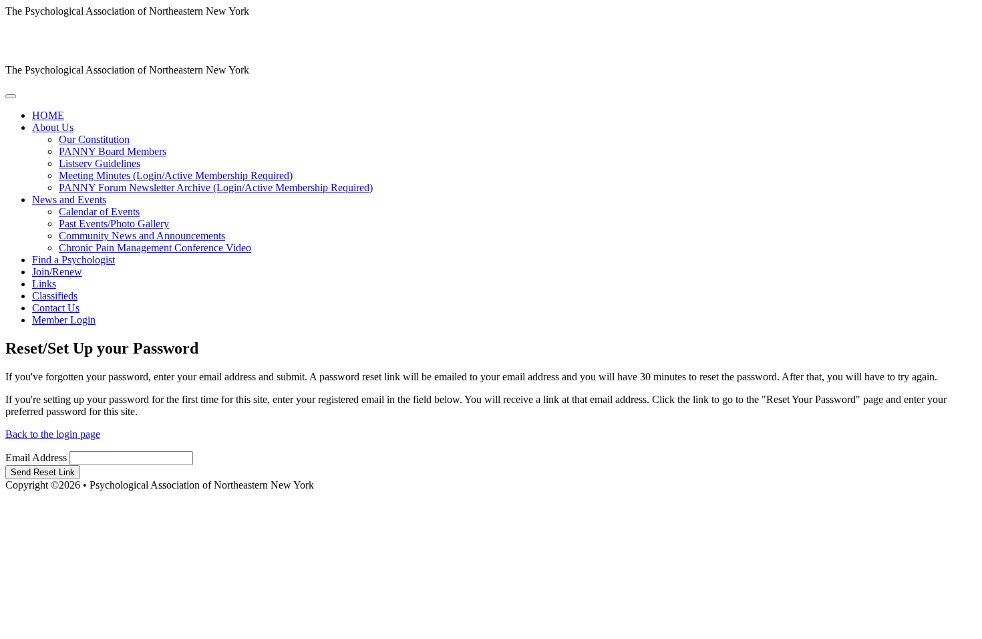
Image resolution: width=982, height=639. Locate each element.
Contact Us (55, 307)
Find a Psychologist (73, 259)
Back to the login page (52, 434)
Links (44, 283)
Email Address (36, 457)
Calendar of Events (99, 211)
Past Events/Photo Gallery (114, 223)
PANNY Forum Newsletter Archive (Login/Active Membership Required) (216, 187)
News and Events (69, 199)
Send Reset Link (43, 472)
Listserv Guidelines (99, 163)
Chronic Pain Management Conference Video (155, 247)
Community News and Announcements (142, 235)
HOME (48, 115)
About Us (52, 127)
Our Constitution (94, 139)
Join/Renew (57, 271)
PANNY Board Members (112, 151)
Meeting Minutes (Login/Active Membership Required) (176, 175)
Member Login (64, 320)
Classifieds (54, 295)
